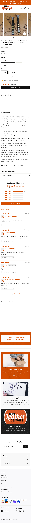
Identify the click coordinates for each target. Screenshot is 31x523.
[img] (5, 214)
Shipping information (8, 171)
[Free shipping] (15, 389)
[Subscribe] (25, 446)
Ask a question (6, 175)
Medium (12, 72)
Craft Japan (5, 47)
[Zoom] (24, 33)
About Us (4, 475)
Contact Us (4, 477)
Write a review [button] (15, 203)
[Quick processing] (15, 360)
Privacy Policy (5, 489)
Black (4, 65)
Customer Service (6, 487)
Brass (19, 61)
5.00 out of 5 (20, 186)
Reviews (3, 480)
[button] (5, 84)
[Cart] (25, 7)
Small (4, 72)
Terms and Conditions (7, 492)
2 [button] (14, 294)
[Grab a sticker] (15, 417)
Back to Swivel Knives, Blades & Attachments (16, 338)
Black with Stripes (8, 61)
